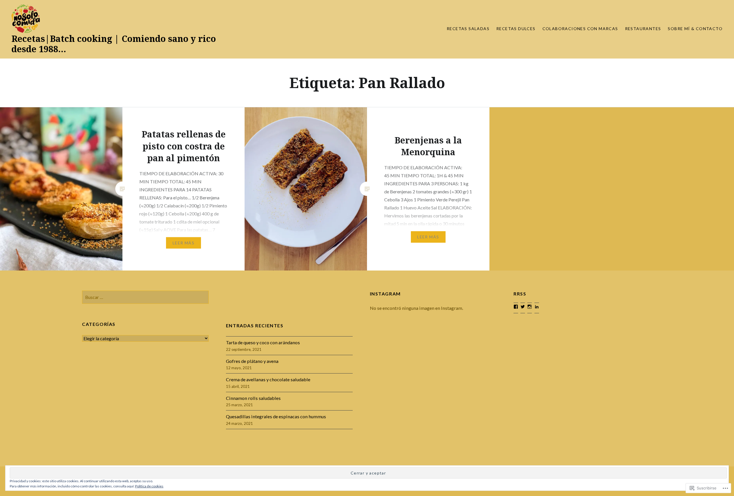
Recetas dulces (516, 28)
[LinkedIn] (536, 306)
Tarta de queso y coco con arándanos (263, 342)
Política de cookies (149, 486)
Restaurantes (643, 28)
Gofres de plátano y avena (252, 361)
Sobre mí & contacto (695, 28)
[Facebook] (516, 306)
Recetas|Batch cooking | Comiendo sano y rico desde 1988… (113, 44)
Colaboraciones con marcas (580, 28)
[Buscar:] (145, 297)
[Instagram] (529, 306)
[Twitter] (522, 306)
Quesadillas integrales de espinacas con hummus (276, 416)
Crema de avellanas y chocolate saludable (268, 379)
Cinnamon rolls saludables (253, 398)
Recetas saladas (468, 28)
